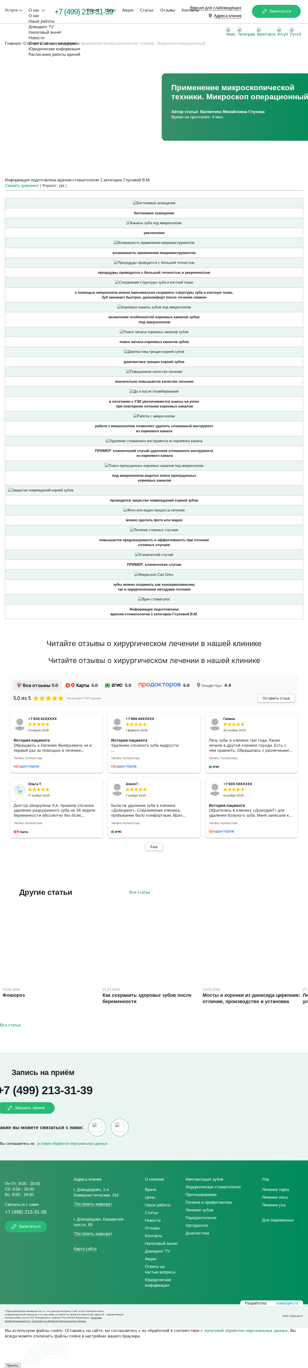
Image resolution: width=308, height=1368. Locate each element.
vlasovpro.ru (287, 1303)
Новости (37, 38)
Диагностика (197, 1233)
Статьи (147, 10)
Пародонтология (201, 1217)
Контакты (190, 10)
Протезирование (201, 1194)
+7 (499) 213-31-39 (25, 1212)
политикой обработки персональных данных (246, 1330)
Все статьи (139, 892)
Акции (128, 10)
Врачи (93, 10)
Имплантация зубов (204, 1179)
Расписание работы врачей (54, 54)
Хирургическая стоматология (213, 1187)
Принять (13, 1365)
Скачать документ (22, 185)
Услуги (11, 10)
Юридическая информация (54, 49)
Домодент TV (41, 27)
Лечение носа (275, 1197)
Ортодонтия (197, 1225)
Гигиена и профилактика (209, 1202)
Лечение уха (273, 1205)
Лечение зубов (199, 1210)
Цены (110, 10)
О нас (35, 10)
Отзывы (167, 10)
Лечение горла (275, 1189)
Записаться (280, 11)
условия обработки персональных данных (72, 1143)
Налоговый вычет (45, 32)
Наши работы (41, 21)
